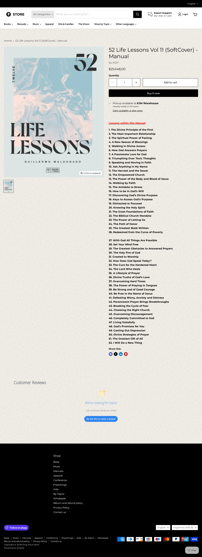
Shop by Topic (102, 24)
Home (8, 40)
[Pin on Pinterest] (126, 354)
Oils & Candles (66, 24)
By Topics (58, 493)
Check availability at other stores (128, 111)
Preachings (60, 484)
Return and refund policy (68, 503)
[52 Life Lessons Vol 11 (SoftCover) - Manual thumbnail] (8, 186)
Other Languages (125, 24)
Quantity (114, 75)
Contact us (59, 512)
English (192, 3)
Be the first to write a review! (101, 418)
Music (36, 24)
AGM (116, 62)
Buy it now (153, 93)
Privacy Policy (61, 507)
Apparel (49, 24)
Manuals (22, 24)
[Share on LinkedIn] (121, 354)
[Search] (137, 14)
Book (56, 461)
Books (7, 24)
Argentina (183, 527)
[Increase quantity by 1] (136, 82)
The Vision (83, 24)
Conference (60, 480)
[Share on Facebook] (111, 354)
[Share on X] (116, 354)
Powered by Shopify (14, 548)
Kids (55, 489)
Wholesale (59, 498)
